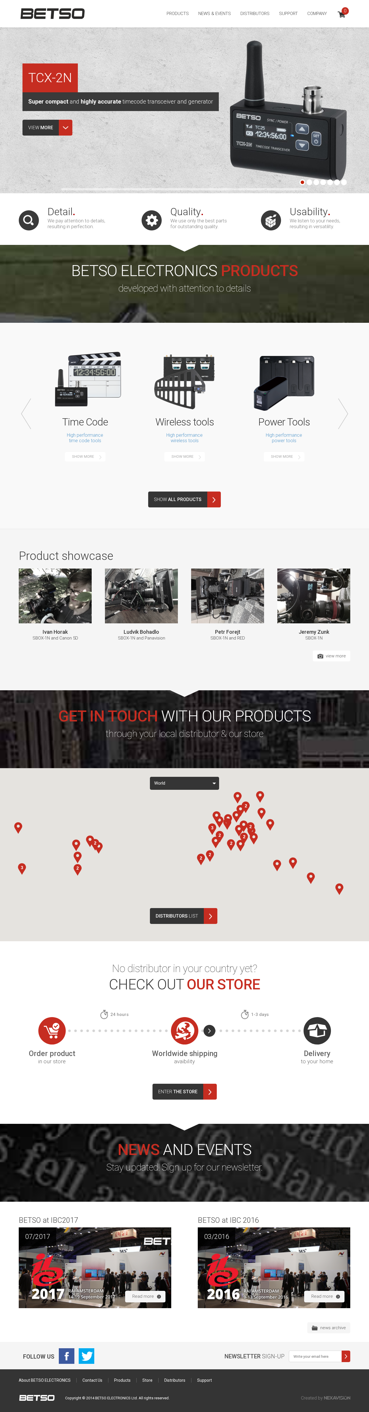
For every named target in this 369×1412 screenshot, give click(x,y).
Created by (312, 1398)
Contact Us (92, 1380)
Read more (143, 1296)
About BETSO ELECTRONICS (45, 1380)
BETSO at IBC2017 (48, 1220)
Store (147, 1380)
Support (288, 13)
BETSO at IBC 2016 (228, 1220)
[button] (18, 828)
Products (178, 13)
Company (317, 13)
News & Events (214, 13)
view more (336, 656)
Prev (26, 413)
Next (343, 413)
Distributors (255, 13)
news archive (333, 1327)
